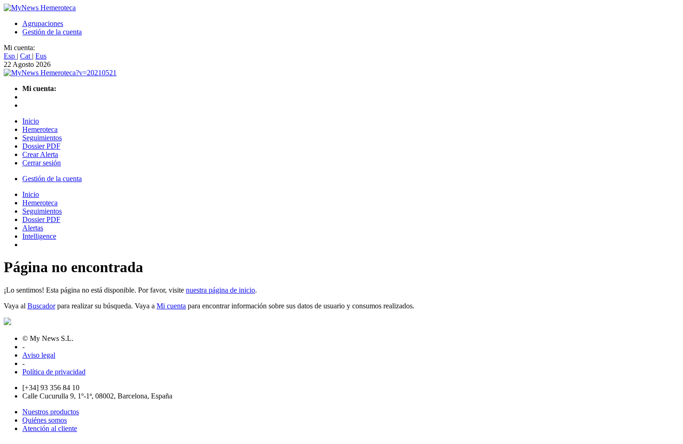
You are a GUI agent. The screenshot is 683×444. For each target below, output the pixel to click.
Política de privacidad (53, 372)
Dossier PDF (41, 146)
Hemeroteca (40, 129)
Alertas (32, 228)
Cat (26, 56)
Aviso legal (38, 355)
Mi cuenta (171, 306)
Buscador (41, 306)
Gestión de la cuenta (52, 32)
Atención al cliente (49, 428)
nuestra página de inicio (220, 290)
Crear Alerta (40, 154)
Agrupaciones (42, 23)
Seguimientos (42, 138)
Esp (10, 56)
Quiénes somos (44, 420)
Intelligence (39, 236)
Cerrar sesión (41, 163)
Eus (40, 56)
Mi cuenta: (19, 48)
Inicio (30, 121)
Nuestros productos (50, 412)
